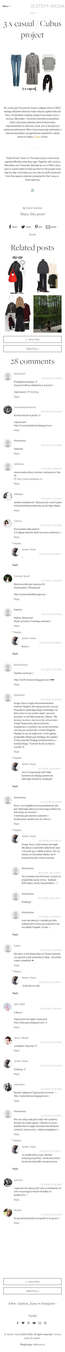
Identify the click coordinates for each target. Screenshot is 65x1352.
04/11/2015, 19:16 (50, 378)
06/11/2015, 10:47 (48, 1042)
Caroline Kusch (22, 576)
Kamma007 (19, 373)
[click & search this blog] (45, 1323)
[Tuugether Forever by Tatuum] (17, 331)
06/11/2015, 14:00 (46, 898)
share (14, 227)
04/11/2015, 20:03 (49, 411)
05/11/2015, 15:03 (49, 580)
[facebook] (17, 1323)
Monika (17, 1210)
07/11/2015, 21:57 (47, 1151)
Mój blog (34, 391)
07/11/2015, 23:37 (46, 916)
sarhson (18, 1180)
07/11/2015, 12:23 (49, 1115)
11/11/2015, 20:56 (49, 1184)
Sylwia (17, 945)
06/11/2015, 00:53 (46, 872)
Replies (17, 543)
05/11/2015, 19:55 (49, 669)
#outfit (32, 234)
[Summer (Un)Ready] (47, 331)
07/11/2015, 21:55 (47, 982)
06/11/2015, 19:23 (49, 1065)
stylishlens (19, 1084)
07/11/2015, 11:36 (49, 1089)
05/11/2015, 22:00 (49, 950)
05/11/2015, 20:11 (49, 699)
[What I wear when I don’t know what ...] (47, 292)
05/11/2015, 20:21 (49, 802)
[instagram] (28, 1323)
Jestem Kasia (29, 549)
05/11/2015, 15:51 (49, 614)
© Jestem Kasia (12, 1334)
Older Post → (32, 348)
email (53, 227)
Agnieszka (19, 694)
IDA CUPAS (19, 1004)
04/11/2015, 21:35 (49, 445)
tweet (28, 227)
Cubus (37, 136)
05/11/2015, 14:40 (49, 525)
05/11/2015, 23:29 (48, 1008)
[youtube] (34, 1323)
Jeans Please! (21, 1037)
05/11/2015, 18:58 (47, 554)
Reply (16, 396)
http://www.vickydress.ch (29, 478)
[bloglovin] (23, 1323)
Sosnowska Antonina (25, 407)
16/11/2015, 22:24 (49, 1214)
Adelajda (18, 494)
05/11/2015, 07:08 (49, 468)
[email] (39, 1323)
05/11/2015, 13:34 (49, 498)
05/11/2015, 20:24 (46, 768)
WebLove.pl (39, 1344)
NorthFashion (21, 664)
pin (40, 227)
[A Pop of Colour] (17, 292)
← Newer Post (33, 339)
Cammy (18, 520)
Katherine (19, 464)
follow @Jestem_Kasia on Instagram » (33, 1303)
